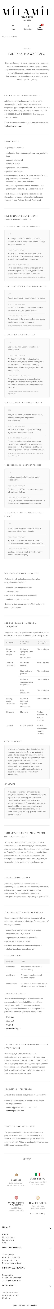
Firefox (9, 1017)
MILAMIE (9, 36)
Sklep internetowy (24, 1305)
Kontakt (5, 1234)
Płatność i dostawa (11, 1257)
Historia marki (8, 1237)
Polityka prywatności (11, 1277)
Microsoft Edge (12, 1028)
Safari (8, 1024)
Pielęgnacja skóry (10, 1260)
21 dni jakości (8, 1254)
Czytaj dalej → (37, 1214)
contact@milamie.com (13, 126)
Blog (4, 1242)
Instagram (7, 1240)
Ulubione (6, 1298)
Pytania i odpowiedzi (11, 1263)
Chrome (9, 1021)
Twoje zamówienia (10, 1292)
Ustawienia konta (10, 1295)
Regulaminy (7, 1275)
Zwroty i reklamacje (11, 1280)
